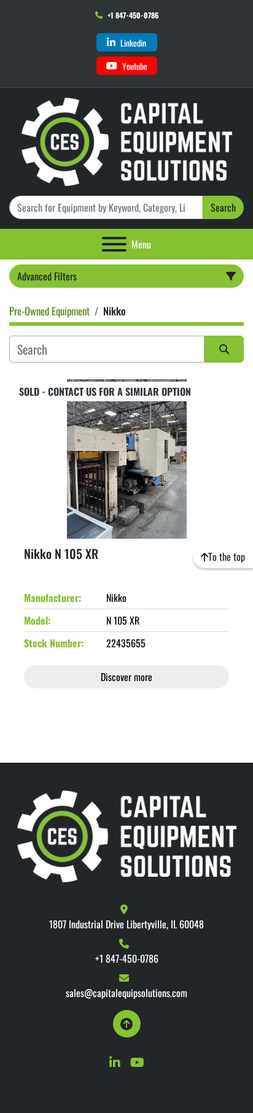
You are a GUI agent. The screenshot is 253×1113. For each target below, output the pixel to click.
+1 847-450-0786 (132, 15)
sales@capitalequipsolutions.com (126, 992)
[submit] (224, 349)
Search (223, 207)
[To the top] (127, 1024)
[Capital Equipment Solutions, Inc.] (127, 835)
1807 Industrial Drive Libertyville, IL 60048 (126, 924)
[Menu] (114, 244)
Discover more (126, 676)
